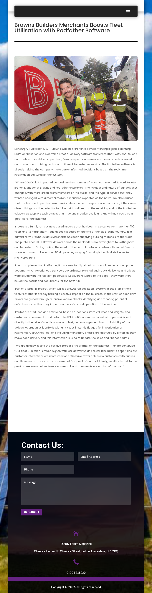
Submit (34, 512)
